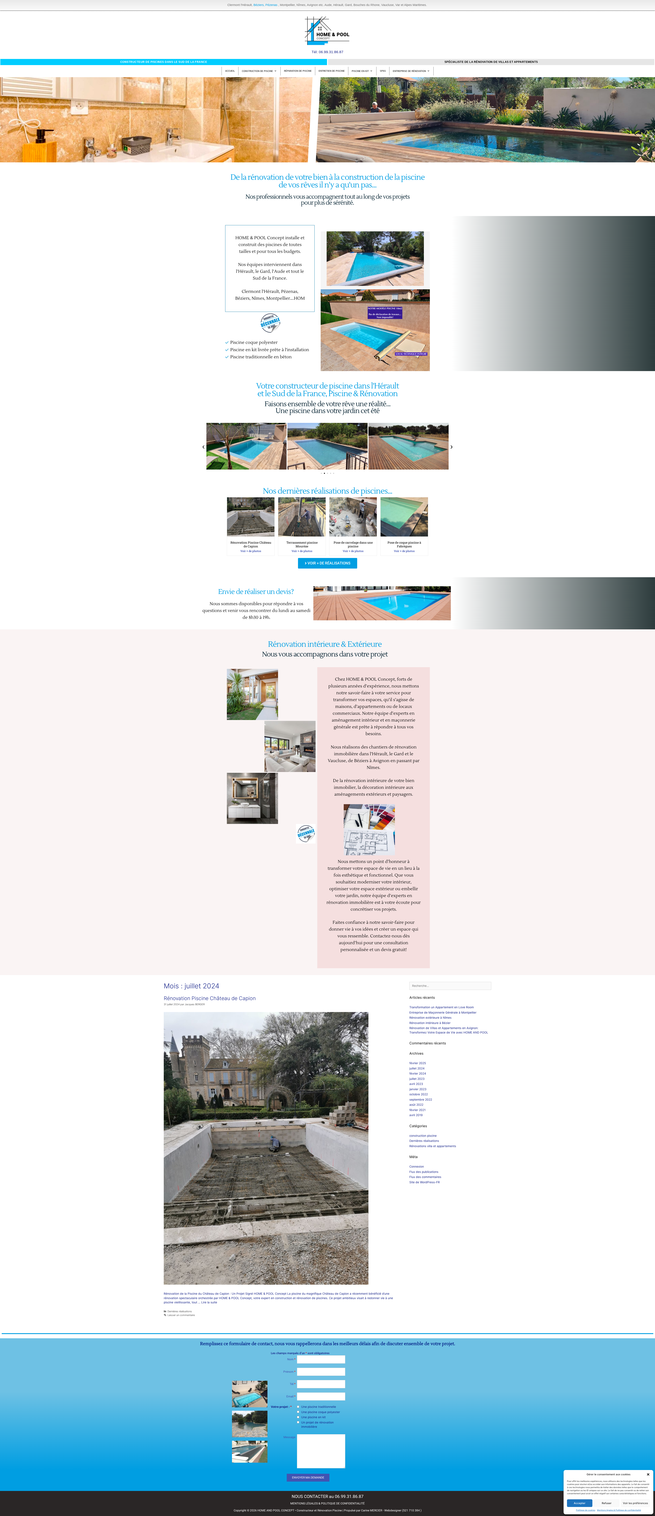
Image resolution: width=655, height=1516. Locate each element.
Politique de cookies (585, 1510)
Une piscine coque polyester (320, 1412)
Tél (292, 1384)
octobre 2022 (418, 1094)
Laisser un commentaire (181, 1315)
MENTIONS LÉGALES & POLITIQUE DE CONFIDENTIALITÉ (327, 1503)
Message (289, 1437)
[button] (648, 1474)
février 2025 (417, 1063)
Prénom (289, 1371)
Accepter (579, 1503)
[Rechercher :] (450, 985)
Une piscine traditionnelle (318, 1406)
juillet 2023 (417, 1079)
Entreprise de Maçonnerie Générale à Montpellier (442, 1012)
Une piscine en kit (313, 1417)
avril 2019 (416, 1115)
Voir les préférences (635, 1503)
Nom (291, 1359)
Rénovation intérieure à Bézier (429, 1023)
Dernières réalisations (180, 1311)
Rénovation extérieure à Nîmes (430, 1017)
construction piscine (423, 1135)
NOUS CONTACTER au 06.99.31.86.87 (327, 1496)
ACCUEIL (230, 71)
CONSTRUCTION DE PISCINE (257, 71)
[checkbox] (298, 1407)
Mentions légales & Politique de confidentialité (619, 1510)
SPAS (383, 71)
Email (290, 1396)
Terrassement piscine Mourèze (302, 544)
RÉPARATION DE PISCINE (298, 71)
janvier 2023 (417, 1089)
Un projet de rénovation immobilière (317, 1425)
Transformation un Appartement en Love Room (441, 1007)
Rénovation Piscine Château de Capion (250, 544)
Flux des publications (423, 1172)
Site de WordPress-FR (424, 1182)
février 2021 (417, 1110)
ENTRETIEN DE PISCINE (332, 71)
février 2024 (417, 1073)
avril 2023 (416, 1084)
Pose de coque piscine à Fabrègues (404, 544)
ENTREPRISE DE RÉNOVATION (409, 71)
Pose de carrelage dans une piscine (353, 544)
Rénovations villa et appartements (432, 1146)
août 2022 (416, 1104)
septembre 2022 (420, 1099)
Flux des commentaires (425, 1177)
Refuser (607, 1503)
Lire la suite (209, 1302)
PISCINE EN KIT (360, 71)
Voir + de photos (250, 551)
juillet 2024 (417, 1068)
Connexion (416, 1166)
